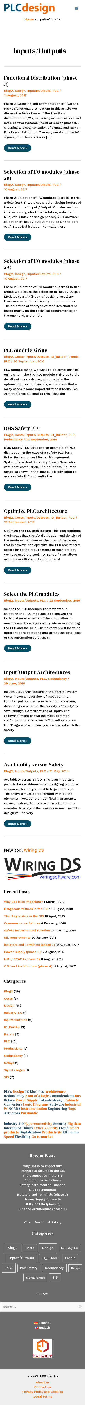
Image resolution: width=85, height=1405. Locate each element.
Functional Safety (47, 1222)
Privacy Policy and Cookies (42, 1392)
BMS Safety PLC (22, 428)
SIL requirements (17, 937)
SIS (6, 1077)
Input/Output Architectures (37, 672)
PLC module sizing (26, 350)
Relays (9, 1063)
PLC (55, 91)
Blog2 (8, 91)
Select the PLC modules (32, 594)
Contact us (42, 1387)
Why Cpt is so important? (23, 902)
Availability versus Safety (34, 764)
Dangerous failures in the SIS (26, 909)
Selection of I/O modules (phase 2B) (41, 175)
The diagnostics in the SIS (24, 916)
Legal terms (42, 1396)
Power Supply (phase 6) (22, 952)
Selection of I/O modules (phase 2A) (41, 264)
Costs (19, 357)
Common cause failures (22, 923)
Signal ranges (14, 1070)
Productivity (13, 1048)
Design (20, 91)
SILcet (43, 1294)
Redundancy (13, 439)
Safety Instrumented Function (27, 930)
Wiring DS (34, 850)
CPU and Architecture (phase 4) (28, 966)
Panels (73, 357)
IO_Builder (58, 357)
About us (42, 1382)
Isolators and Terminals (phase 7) (29, 945)
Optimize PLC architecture (35, 511)
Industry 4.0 (13, 1013)
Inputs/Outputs (38, 91)
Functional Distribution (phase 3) (40, 81)
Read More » (17, 149)
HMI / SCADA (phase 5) (22, 959)
